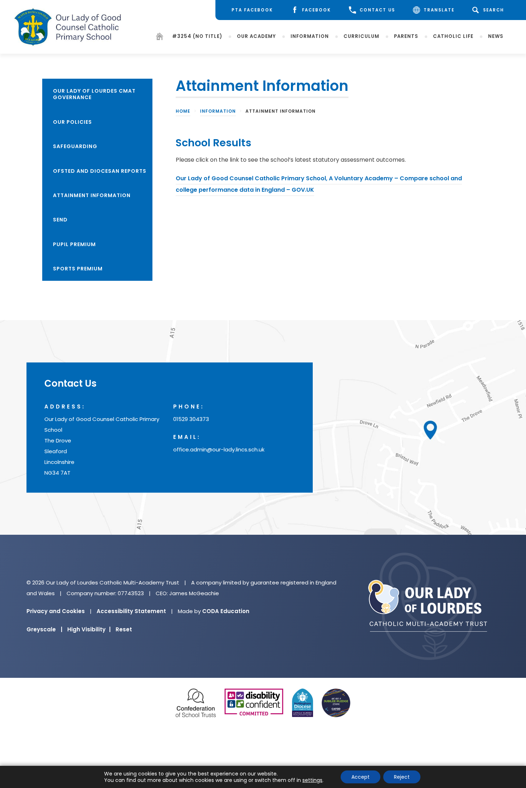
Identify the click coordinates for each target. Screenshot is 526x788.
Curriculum (361, 36)
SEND (60, 219)
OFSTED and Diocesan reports (99, 171)
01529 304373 (191, 419)
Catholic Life (453, 36)
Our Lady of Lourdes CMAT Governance (94, 94)
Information (310, 36)
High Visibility (89, 629)
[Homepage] (159, 37)
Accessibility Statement (131, 611)
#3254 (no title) (197, 36)
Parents (406, 36)
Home (183, 111)
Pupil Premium (74, 244)
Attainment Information (92, 195)
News (495, 36)
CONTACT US (377, 10)
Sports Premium (78, 268)
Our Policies (72, 122)
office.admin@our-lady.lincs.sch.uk (218, 449)
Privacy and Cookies (55, 611)
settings (312, 780)
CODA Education (225, 611)
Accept (360, 776)
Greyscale (44, 629)
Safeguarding (75, 146)
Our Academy (256, 36)
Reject (402, 776)
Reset (124, 629)
